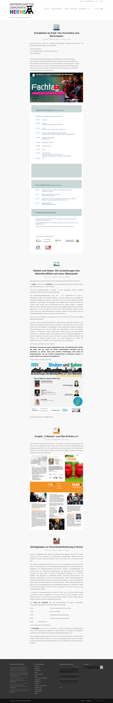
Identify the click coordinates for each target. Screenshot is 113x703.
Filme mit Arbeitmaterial (40, 678)
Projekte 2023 (38, 691)
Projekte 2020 (38, 687)
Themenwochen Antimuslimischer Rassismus (19, 690)
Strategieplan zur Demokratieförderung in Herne (56, 547)
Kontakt (101, 1)
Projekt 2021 (63, 39)
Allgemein (57, 39)
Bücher (36, 672)
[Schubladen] (56, 27)
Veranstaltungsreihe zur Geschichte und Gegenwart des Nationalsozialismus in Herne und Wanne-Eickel (19, 668)
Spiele (36, 693)
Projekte (69, 39)
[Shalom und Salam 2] (56, 265)
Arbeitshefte (38, 670)
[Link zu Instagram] (97, 9)
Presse (96, 1)
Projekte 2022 (38, 689)
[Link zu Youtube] (102, 9)
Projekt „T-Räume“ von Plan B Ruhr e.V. (56, 436)
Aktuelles (82, 1)
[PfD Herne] (22, 8)
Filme (36, 676)
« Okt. (60, 687)
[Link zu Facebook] (95, 9)
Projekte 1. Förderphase (41, 685)
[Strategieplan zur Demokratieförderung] (56, 541)
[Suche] (89, 8)
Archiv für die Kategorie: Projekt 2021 (20, 17)
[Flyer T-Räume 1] (56, 431)
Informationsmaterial (89, 1)
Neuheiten (37, 680)
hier (47, 417)
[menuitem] (82, 1)
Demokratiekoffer (39, 674)
